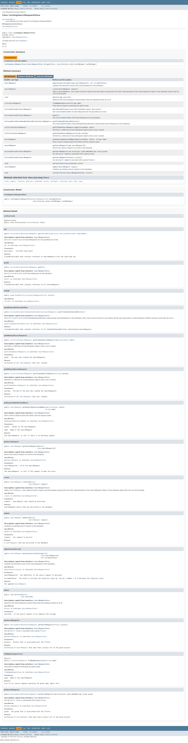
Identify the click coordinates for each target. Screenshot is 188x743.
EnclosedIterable (11, 109)
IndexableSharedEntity (28, 121)
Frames (25, 6)
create (55, 89)
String (73, 103)
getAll (55, 115)
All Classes (45, 6)
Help (48, 2)
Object (11, 35)
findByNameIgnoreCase (61, 103)
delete (55, 97)
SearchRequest (10, 83)
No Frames (33, 6)
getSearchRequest (60, 145)
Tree (28, 2)
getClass (29, 181)
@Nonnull (40, 446)
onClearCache (58, 163)
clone (6, 181)
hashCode (38, 181)
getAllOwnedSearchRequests (63, 127)
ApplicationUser (81, 127)
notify (46, 181)
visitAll (56, 173)
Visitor (63, 173)
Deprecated (36, 2)
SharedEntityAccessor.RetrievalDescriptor (73, 109)
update (55, 167)
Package (12, 2)
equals (13, 181)
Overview (4, 2)
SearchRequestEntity (75, 173)
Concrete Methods (44, 76)
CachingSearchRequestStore (15, 64)
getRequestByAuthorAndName (63, 139)
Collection (9, 127)
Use (24, 2)
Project (71, 157)
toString (63, 181)
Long (72, 83)
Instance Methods (25, 76)
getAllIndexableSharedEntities (65, 121)
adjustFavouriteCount (61, 83)
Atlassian (20, 737)
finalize (20, 181)
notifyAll (54, 181)
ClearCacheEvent (70, 163)
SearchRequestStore (10, 26)
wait (70, 181)
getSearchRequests (60, 151)
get (54, 109)
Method (29, 8)
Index (43, 2)
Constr (22, 8)
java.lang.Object (8, 19)
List (6, 103)
